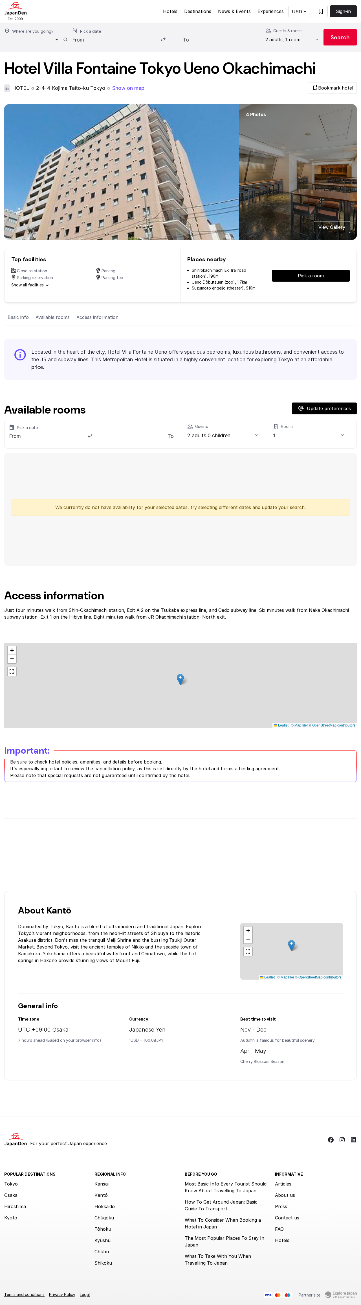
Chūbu (101, 1251)
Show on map (128, 88)
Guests (201, 426)
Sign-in (343, 11)
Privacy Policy (62, 1294)
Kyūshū (102, 1240)
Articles (283, 1184)
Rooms (287, 426)
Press (281, 1206)
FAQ (279, 1229)
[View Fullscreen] (12, 671)
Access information (97, 317)
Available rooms (53, 317)
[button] (300, 11)
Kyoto (10, 1218)
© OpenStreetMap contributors (332, 725)
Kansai (101, 1184)
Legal (85, 1294)
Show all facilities (28, 284)
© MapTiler (300, 725)
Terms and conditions (24, 1294)
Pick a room (311, 276)
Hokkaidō (104, 1206)
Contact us (287, 1218)
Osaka (10, 1195)
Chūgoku (104, 1218)
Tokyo (11, 1184)
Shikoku (103, 1263)
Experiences (270, 11)
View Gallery (331, 227)
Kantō (101, 1195)
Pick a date (90, 31)
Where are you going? (33, 31)
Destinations (197, 11)
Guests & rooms (288, 30)
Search (340, 37)
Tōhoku (102, 1229)
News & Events (234, 11)
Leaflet (283, 725)
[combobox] (32, 39)
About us (285, 1195)
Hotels (170, 11)
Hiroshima (15, 1206)
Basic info (18, 317)
